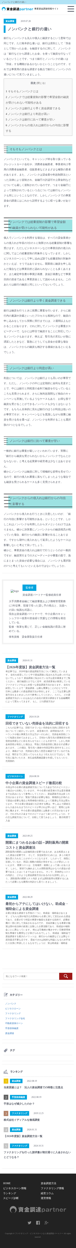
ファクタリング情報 (52, 1188)
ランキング (9, 1193)
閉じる (40, 83)
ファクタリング (13, 1013)
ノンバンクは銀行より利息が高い (27, 113)
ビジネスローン (13, 1008)
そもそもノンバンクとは (22, 91)
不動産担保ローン (14, 1023)
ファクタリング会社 (15, 1018)
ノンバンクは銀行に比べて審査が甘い (30, 119)
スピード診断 (11, 1198)
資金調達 (9, 1033)
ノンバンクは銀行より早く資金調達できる (33, 108)
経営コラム (47, 1193)
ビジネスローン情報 (14, 1188)
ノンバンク (10, 1003)
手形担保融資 (11, 1028)
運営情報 (46, 1198)
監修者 (29, 587)
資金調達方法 (48, 1183)
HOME (7, 1183)
